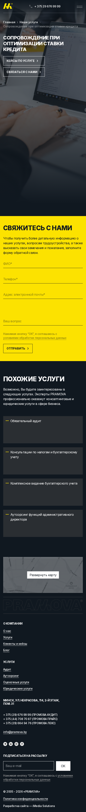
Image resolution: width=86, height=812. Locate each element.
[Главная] (8, 6)
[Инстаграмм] (16, 744)
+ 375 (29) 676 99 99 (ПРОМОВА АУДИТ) (30, 714)
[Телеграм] (5, 744)
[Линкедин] (11, 744)
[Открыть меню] (79, 6)
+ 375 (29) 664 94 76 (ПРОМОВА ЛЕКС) (29, 723)
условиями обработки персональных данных (34, 337)
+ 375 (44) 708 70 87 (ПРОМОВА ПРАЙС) (30, 719)
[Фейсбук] (22, 744)
